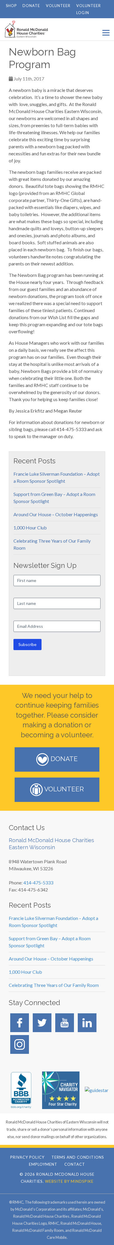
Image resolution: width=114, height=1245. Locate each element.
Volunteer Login (88, 9)
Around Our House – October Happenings (55, 514)
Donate (31, 5)
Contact (74, 1164)
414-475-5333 (38, 882)
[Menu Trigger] (106, 32)
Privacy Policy (27, 1157)
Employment (43, 1164)
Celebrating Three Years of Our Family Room (54, 985)
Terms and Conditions (77, 1157)
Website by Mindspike (69, 1181)
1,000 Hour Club (30, 527)
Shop (11, 5)
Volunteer (58, 5)
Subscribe (27, 644)
